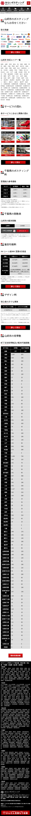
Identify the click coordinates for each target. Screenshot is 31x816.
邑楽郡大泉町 (4, 771)
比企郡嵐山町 (20, 699)
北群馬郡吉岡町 (20, 774)
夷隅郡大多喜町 (13, 746)
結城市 (12, 759)
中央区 (2, 668)
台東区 (17, 668)
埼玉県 (3, 682)
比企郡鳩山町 (19, 701)
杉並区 (25, 669)
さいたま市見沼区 (21, 687)
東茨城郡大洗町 (20, 753)
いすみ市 (14, 740)
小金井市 (22, 674)
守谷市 (21, 758)
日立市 (6, 752)
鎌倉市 (18, 720)
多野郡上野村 (21, 771)
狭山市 (8, 693)
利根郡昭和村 (6, 778)
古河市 (8, 759)
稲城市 (26, 674)
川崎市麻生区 (6, 714)
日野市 (22, 675)
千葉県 (3, 730)
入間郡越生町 (7, 699)
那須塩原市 (15, 786)
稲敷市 (4, 759)
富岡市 (16, 771)
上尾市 (4, 693)
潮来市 (4, 756)
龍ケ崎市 (17, 759)
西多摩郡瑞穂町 (12, 678)
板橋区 (11, 671)
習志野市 (19, 731)
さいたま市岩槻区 (12, 687)
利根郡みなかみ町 (13, 778)
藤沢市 (22, 720)
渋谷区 (17, 669)
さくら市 (21, 786)
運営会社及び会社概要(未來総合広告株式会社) (11, 800)
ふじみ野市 (13, 693)
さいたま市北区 (12, 684)
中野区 (21, 669)
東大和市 (11, 677)
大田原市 (6, 786)
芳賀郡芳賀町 (24, 787)
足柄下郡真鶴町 (22, 726)
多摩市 (25, 677)
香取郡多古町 (19, 742)
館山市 (18, 736)
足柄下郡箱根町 (14, 726)
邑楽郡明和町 (17, 769)
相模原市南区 (15, 718)
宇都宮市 (3, 783)
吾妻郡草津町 (6, 777)
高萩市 (16, 752)
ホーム (2, 12)
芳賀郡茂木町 (10, 787)
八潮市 (2, 689)
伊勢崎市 (11, 768)
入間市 (12, 690)
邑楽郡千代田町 (25, 769)
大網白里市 (19, 740)
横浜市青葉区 (9, 711)
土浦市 (12, 755)
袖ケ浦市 (9, 736)
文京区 (13, 668)
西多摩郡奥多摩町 (8, 680)
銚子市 (12, 737)
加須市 (9, 696)
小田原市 (27, 720)
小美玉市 (9, 758)
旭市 (9, 737)
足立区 (19, 671)
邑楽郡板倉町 (10, 769)
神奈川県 (4, 708)
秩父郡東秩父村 (7, 704)
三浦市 (11, 721)
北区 (4, 671)
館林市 (19, 768)
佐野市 (11, 783)
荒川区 (7, 671)
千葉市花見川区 (25, 731)
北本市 (9, 698)
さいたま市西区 (4, 684)
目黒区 (4, 669)
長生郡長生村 (13, 745)
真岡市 (6, 784)
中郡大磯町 (19, 723)
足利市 (27, 783)
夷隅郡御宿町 (20, 746)
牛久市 (17, 758)
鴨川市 (20, 737)
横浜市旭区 (24, 709)
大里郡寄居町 (7, 705)
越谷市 (8, 690)
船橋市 (10, 731)
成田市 (26, 736)
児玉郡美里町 (14, 704)
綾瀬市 (5, 720)
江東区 (25, 668)
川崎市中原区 (7, 712)
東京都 (3, 666)
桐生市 (2, 775)
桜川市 (20, 756)
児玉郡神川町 (21, 704)
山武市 (9, 740)
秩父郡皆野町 (14, 702)
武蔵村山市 (20, 677)
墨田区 (21, 668)
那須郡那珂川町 (25, 789)
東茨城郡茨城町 (12, 753)
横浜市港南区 (9, 717)
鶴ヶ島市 (18, 698)
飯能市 (5, 696)
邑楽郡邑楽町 (10, 771)
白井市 (17, 739)
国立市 (2, 677)
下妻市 (21, 759)
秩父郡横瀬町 (7, 702)
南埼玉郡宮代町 (18, 690)
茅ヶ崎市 (3, 721)
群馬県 (3, 766)
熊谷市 (22, 694)
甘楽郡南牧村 (14, 772)
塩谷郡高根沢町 (10, 789)
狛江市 (4, 672)
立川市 (6, 675)
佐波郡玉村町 (4, 769)
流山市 (11, 734)
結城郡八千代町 (9, 762)
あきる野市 (5, 678)
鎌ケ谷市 (25, 737)
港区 (6, 668)
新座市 (22, 689)
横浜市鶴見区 (4, 709)
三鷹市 (17, 674)
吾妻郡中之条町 (12, 775)
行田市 (26, 694)
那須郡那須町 (17, 789)
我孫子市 (21, 734)
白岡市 (24, 691)
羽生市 (22, 696)
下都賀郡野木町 (21, 783)
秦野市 (15, 721)
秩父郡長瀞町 (20, 702)
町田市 (14, 675)
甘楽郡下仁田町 (7, 772)
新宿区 (9, 668)
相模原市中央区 (8, 718)
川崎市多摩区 (20, 712)
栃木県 (3, 781)
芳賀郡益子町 (4, 787)
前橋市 (2, 768)
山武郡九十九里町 (4, 743)
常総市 (25, 759)
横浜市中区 (5, 715)
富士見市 (26, 693)
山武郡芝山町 (12, 743)
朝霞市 (10, 689)
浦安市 (14, 731)
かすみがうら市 (14, 756)
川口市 (27, 687)
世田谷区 (13, 669)
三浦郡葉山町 (6, 723)
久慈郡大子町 (7, 755)
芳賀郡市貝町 (17, 787)
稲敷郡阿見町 (23, 761)
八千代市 (16, 734)
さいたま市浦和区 (16, 685)
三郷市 (12, 691)
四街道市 (9, 739)
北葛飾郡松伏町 (6, 691)
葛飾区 (23, 671)
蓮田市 (16, 691)
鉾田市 (4, 758)
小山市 (15, 783)
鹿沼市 (2, 784)
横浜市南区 (11, 715)
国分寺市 (22, 672)
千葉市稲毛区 (4, 733)
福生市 (6, 677)
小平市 (26, 672)
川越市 (4, 690)
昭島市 (18, 675)
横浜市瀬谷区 (18, 715)
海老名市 (26, 718)
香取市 (5, 740)
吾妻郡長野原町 (20, 775)
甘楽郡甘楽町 (21, 772)
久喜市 (5, 698)
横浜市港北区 (18, 709)
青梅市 (10, 675)
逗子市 (7, 721)
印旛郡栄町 (5, 742)
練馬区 (15, 671)
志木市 (14, 689)
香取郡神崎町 (12, 742)
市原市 (4, 736)
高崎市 (6, 768)
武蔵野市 (13, 674)
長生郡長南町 (6, 746)
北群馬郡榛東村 (12, 774)
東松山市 (18, 696)
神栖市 (24, 756)
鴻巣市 (26, 696)
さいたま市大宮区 (20, 684)
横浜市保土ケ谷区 (19, 714)
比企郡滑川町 (14, 699)
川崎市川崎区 (22, 711)
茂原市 (22, 736)
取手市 (13, 758)
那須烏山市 (26, 786)
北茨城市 (21, 752)
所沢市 (18, 694)
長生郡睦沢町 (6, 745)
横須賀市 (10, 720)
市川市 (6, 731)
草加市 (6, 689)
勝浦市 (16, 737)
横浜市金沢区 (22, 717)
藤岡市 (23, 768)
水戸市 (2, 752)
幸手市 (20, 691)
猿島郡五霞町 (16, 762)
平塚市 (14, 720)
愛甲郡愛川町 (9, 727)
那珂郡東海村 (9, 761)
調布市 (13, 672)
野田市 (7, 734)
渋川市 (6, 774)
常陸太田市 (11, 752)
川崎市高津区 (14, 712)
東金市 (5, 737)
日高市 (22, 698)
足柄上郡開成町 (6, 726)
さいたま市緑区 (4, 687)
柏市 (25, 734)
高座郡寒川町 (13, 723)
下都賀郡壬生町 (12, 784)
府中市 (17, 672)
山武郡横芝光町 (20, 743)
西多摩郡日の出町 (20, 678)
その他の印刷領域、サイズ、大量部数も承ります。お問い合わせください (19, 271)
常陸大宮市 (5, 753)
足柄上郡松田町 (19, 724)
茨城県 (3, 750)
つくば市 (25, 755)
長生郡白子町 (19, 745)
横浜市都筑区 (15, 711)
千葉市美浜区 (10, 733)
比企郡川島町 (6, 701)
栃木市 (7, 783)
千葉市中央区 (17, 733)
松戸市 (2, 731)
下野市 (18, 784)
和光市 (18, 689)
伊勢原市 (24, 721)
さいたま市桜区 (8, 685)
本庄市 (13, 696)
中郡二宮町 (25, 723)
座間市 (21, 718)
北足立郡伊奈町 (12, 694)
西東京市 (8, 674)
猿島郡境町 (23, 762)
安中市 (27, 768)
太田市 (15, 768)
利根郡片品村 (19, 777)
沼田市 (6, 775)
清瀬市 (15, 677)
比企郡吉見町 (13, 701)
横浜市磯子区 (15, 717)
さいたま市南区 (25, 685)
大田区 (8, 669)
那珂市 (25, 758)
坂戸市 (13, 698)
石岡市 (16, 755)
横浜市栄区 (12, 714)
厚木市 (19, 721)
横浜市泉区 (24, 715)
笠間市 (20, 755)
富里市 (21, 739)
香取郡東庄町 (25, 742)
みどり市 (26, 774)
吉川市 (6, 694)
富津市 (4, 739)
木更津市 (14, 736)
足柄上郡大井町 (11, 724)
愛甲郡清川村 (16, 727)
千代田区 (9, 672)
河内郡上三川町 (24, 784)
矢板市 (10, 786)
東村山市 (27, 675)
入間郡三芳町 (20, 693)
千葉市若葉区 (24, 733)
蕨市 (26, 689)
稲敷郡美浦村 (16, 761)
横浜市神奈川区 (11, 709)
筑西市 (8, 756)
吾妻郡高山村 (13, 777)
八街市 (13, 739)
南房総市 (26, 739)
